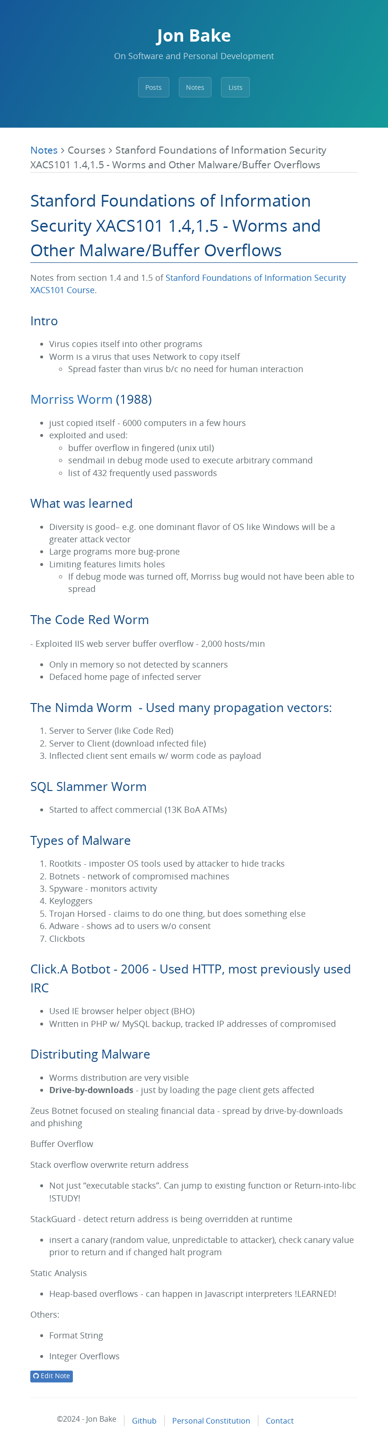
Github (144, 1421)
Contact (280, 1421)
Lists (236, 87)
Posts (153, 87)
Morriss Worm (71, 399)
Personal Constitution (211, 1421)
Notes (195, 87)
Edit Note (54, 1375)
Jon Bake (194, 35)
